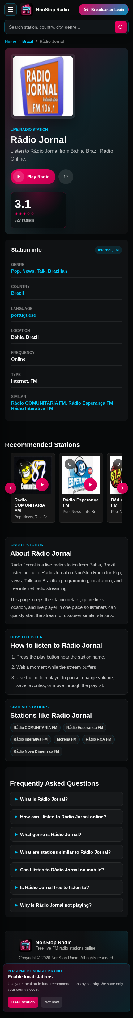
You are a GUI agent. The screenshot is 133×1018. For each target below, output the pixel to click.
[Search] (121, 27)
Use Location (23, 1002)
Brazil (27, 41)
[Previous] (10, 488)
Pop (15, 271)
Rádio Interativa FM (32, 408)
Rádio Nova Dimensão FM (36, 751)
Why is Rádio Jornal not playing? (56, 905)
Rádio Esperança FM (90, 403)
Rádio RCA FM (98, 739)
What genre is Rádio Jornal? (50, 834)
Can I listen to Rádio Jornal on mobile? (62, 869)
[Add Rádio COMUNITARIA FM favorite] (21, 464)
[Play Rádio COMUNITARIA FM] (42, 484)
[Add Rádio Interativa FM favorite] (118, 464)
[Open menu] (10, 9)
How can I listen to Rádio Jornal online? (63, 816)
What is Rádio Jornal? (44, 799)
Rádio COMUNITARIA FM (38, 403)
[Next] (122, 488)
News (28, 271)
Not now (52, 1002)
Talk (41, 271)
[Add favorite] (65, 176)
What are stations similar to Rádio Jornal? (65, 852)
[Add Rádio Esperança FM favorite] (70, 464)
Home (10, 41)
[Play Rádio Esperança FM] (90, 484)
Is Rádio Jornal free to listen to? (54, 887)
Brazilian (57, 271)
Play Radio (38, 176)
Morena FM (66, 739)
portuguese (23, 315)
